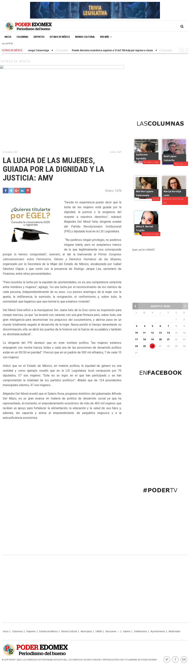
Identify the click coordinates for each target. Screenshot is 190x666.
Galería (126, 631)
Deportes (39, 36)
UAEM (99, 631)
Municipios (86, 631)
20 (160, 339)
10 (136, 332)
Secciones (110, 631)
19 (152, 339)
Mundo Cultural (85, 36)
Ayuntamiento (157, 631)
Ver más (104, 36)
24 (136, 346)
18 (144, 339)
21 (168, 339)
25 (144, 346)
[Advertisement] (160, 84)
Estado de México (60, 36)
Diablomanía (140, 631)
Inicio (7, 36)
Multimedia (174, 631)
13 (160, 332)
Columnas (22, 36)
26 (152, 346)
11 (144, 332)
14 (168, 332)
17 (136, 339)
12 (152, 332)
